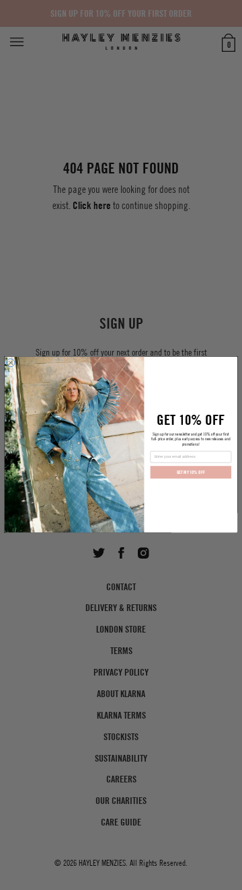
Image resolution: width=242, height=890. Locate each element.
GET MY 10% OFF (191, 473)
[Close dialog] (11, 363)
